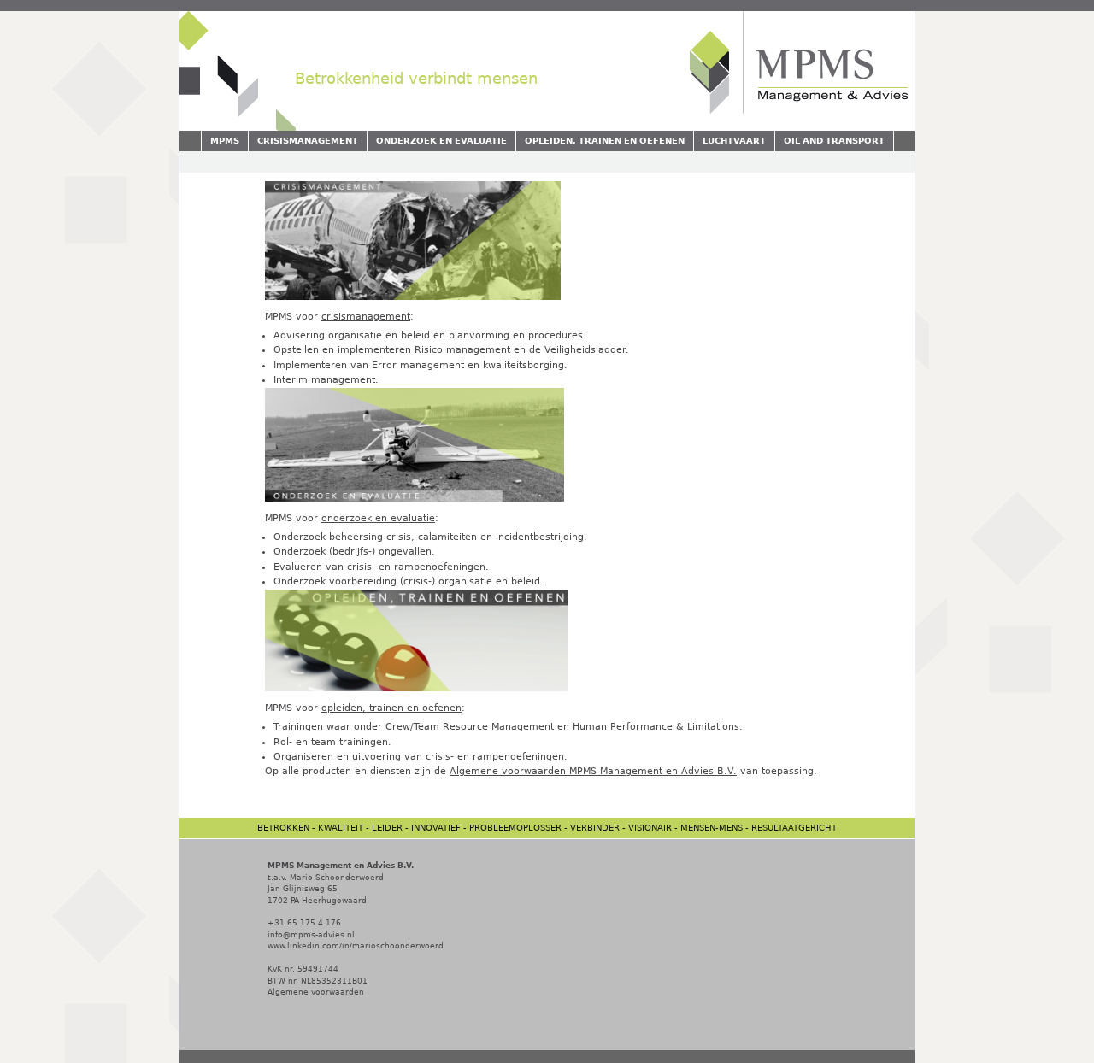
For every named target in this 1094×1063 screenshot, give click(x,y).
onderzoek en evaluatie (378, 518)
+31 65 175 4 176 (304, 923)
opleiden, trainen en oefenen (391, 708)
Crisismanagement (307, 140)
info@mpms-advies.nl (311, 935)
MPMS (224, 140)
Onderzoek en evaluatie (441, 140)
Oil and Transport (834, 140)
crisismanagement (365, 316)
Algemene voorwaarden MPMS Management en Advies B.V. (593, 771)
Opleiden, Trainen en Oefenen (605, 140)
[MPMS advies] (796, 109)
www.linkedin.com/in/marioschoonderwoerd (356, 946)
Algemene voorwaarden (316, 992)
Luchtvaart (734, 140)
